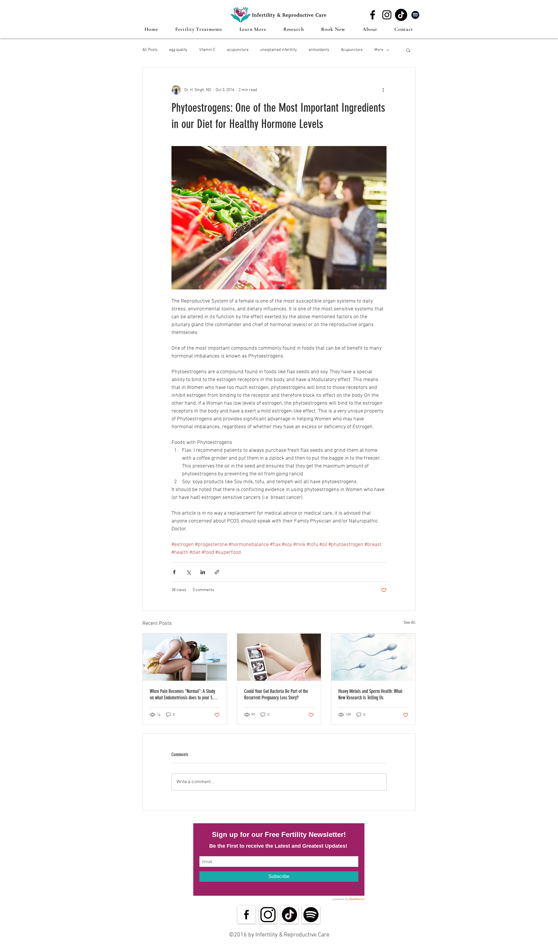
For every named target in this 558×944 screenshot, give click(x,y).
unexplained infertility (278, 49)
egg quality (178, 49)
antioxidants (319, 49)
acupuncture (237, 49)
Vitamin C (207, 49)
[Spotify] (415, 15)
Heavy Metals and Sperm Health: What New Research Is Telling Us (370, 694)
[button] (199, 29)
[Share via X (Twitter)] (188, 572)
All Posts (150, 49)
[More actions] (383, 89)
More (378, 49)
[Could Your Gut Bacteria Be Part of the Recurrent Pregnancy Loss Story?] (279, 657)
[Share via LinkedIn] (202, 572)
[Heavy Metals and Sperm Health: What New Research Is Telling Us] (373, 657)
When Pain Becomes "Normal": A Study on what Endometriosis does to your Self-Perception (184, 694)
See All (410, 622)
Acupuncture (352, 49)
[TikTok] (401, 15)
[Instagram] (387, 15)
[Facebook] (372, 15)
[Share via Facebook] (174, 572)
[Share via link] (217, 572)
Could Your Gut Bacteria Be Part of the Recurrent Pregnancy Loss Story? (276, 694)
